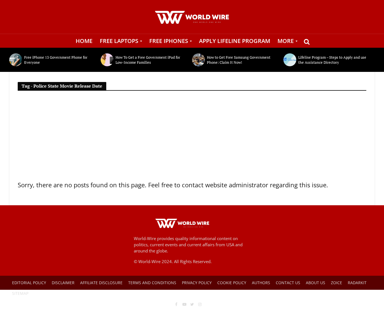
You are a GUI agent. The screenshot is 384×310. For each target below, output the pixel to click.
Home (84, 41)
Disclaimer (63, 282)
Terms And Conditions (152, 282)
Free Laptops (119, 41)
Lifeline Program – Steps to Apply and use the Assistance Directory (332, 60)
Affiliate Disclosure (101, 282)
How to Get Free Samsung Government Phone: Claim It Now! (238, 60)
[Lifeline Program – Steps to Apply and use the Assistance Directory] (289, 59)
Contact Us (288, 282)
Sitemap (20, 293)
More (285, 41)
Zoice (336, 282)
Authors (261, 282)
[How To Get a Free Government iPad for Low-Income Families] (107, 59)
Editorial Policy (29, 282)
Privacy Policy (197, 282)
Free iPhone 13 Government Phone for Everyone (55, 60)
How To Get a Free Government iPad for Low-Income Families (148, 60)
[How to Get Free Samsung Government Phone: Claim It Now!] (198, 59)
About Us (315, 282)
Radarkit (357, 282)
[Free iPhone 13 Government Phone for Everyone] (15, 59)
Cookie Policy (231, 282)
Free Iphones (168, 41)
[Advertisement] (192, 138)
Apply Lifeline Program (234, 41)
